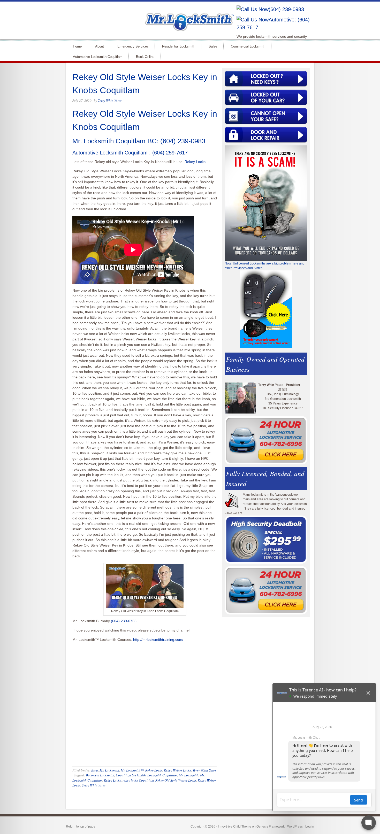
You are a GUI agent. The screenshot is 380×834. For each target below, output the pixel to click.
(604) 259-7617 (170, 152)
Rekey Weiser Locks (177, 770)
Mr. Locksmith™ (132, 770)
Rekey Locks (195, 162)
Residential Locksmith (176, 46)
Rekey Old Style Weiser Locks (175, 780)
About (97, 46)
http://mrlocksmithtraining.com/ (158, 639)
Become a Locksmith (100, 775)
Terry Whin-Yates (109, 100)
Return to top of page (80, 826)
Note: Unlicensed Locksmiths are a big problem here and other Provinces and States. (265, 266)
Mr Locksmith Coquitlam (140, 17)
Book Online (145, 57)
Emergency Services (131, 46)
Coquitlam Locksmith (131, 775)
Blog (94, 770)
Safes (210, 46)
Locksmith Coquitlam (162, 775)
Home (75, 46)
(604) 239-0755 (123, 621)
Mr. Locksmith (109, 770)
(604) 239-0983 (286, 9)
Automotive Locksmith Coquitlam (96, 56)
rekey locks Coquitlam (138, 780)
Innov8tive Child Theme (234, 826)
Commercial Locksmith (245, 46)
